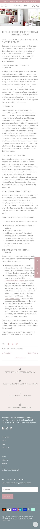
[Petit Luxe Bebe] (20, 5)
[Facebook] (3, 428)
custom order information (11, 470)
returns (4, 463)
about (4, 441)
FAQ (3, 467)
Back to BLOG (20, 358)
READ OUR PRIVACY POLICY (10, 518)
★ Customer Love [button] (37, 267)
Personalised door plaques (14, 281)
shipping (5, 460)
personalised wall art (12, 298)
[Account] (33, 5)
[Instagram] (7, 428)
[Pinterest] (11, 428)
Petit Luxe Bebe (17, 517)
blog (3, 444)
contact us (5, 447)
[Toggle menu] (2, 5)
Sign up (7, 496)
